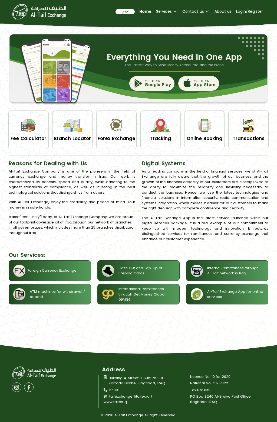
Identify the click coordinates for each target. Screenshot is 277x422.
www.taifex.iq (115, 401)
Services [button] (164, 12)
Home (145, 12)
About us (223, 12)
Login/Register (249, 12)
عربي (125, 11)
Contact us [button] (193, 12)
